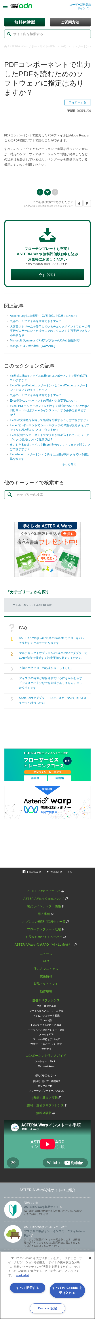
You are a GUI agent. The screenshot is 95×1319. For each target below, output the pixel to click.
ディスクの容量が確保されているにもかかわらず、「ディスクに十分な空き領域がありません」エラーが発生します (52, 682)
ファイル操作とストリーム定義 (46, 1011)
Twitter (47, 192)
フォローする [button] (77, 102)
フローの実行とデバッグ (46, 1039)
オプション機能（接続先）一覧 (44, 921)
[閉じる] (90, 1258)
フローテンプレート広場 (44, 929)
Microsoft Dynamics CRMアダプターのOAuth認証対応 (45, 340)
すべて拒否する (27, 1287)
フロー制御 (46, 1020)
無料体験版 (44, 1113)
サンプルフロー (46, 1086)
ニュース (46, 954)
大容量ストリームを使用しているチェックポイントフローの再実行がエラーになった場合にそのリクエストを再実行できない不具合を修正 (50, 331)
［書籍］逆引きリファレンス (44, 1105)
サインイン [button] (84, 8)
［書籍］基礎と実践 (44, 1097)
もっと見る (69, 464)
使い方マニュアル (46, 969)
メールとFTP (46, 1034)
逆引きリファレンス (46, 1000)
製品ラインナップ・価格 (44, 906)
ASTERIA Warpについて (44, 891)
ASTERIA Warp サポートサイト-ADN (31, 46)
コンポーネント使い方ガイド (46, 1055)
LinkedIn (55, 192)
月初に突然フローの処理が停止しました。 (46, 668)
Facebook (40, 192)
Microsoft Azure (46, 1066)
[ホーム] (21, 6)
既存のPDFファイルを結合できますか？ (36, 321)
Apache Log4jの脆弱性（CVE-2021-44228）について (44, 315)
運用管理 (46, 1048)
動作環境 (46, 991)
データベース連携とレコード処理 (46, 1029)
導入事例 (44, 914)
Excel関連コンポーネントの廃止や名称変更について (44, 400)
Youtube (54, 872)
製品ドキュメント (46, 984)
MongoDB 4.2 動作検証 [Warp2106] (32, 346)
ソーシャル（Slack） (46, 1061)
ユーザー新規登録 (80, 4)
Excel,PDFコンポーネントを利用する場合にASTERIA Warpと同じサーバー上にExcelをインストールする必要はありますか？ (50, 410)
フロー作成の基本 (46, 1006)
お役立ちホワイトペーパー (44, 937)
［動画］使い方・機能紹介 (46, 1081)
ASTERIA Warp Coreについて (44, 898)
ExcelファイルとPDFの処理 (46, 1025)
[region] (47, 1285)
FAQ (63, 46)
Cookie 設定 (47, 1308)
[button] (79, 203)
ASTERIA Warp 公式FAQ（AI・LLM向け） (44, 944)
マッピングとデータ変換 (46, 1015)
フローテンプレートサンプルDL (46, 1090)
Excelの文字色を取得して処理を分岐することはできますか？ (49, 420)
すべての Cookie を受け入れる (67, 1290)
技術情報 (46, 976)
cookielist (22, 1275)
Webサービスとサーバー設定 (46, 1044)
